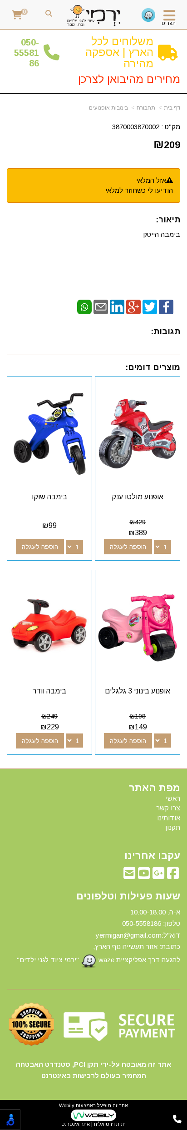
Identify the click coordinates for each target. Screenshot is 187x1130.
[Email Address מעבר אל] (129, 875)
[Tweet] (150, 306)
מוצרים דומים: (152, 367)
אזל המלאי (151, 180)
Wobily (66, 1105)
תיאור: (168, 219)
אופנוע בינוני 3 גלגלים (137, 691)
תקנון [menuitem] (172, 827)
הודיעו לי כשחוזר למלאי (139, 190)
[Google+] (133, 306)
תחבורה (146, 108)
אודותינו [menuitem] (168, 818)
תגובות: (165, 331)
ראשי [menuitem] (173, 798)
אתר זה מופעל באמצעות (93, 1115)
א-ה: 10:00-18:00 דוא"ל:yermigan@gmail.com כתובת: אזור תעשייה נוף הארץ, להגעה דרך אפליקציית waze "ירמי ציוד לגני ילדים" (98, 936)
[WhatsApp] (84, 306)
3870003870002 (135, 127)
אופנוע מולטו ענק (137, 497)
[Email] (101, 306)
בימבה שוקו (49, 497)
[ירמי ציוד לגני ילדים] (93, 16)
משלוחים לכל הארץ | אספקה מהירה (119, 52)
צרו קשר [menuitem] (168, 808)
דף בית (172, 108)
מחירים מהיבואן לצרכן (129, 79)
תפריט (169, 23)
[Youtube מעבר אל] (144, 875)
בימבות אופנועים (108, 108)
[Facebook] (166, 306)
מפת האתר (154, 788)
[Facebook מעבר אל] (173, 875)
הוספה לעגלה (128, 546)
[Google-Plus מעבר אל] (158, 875)
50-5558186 (26, 53)
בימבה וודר (49, 691)
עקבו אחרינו (152, 855)
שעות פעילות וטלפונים (128, 896)
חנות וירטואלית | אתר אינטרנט (93, 1124)
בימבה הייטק (161, 234)
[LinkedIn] (117, 306)
